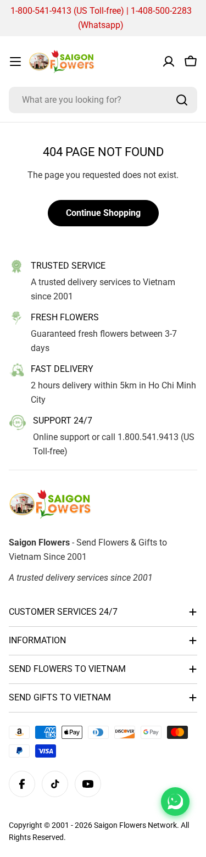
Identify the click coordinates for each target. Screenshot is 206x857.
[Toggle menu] (15, 61)
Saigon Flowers (120, 825)
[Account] (168, 61)
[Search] (181, 100)
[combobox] (103, 100)
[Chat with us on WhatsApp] (175, 801)
